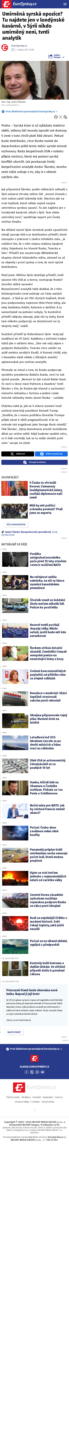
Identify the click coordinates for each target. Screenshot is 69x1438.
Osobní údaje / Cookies (27, 1101)
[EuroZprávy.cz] (21, 4)
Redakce (26, 1097)
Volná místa (48, 1101)
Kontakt (36, 1097)
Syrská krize (8, 534)
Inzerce (59, 1097)
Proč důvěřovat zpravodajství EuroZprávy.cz (30, 111)
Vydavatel (48, 1097)
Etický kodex (13, 1097)
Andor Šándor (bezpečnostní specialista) (28, 532)
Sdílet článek (57, 56)
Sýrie (54, 532)
